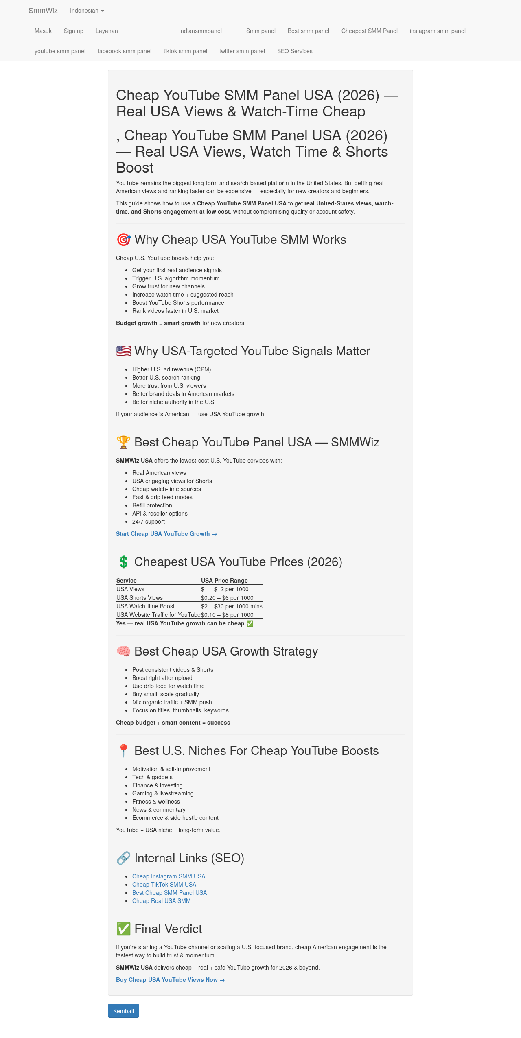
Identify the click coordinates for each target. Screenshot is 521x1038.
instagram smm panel (438, 30)
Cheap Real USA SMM (161, 900)
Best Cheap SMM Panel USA (169, 892)
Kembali (123, 1011)
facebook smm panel (124, 51)
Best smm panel (308, 30)
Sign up (73, 30)
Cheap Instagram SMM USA (168, 876)
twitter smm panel (242, 51)
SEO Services (295, 51)
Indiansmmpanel (200, 30)
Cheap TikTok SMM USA (164, 884)
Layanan (107, 30)
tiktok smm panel (185, 51)
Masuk (43, 30)
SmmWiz (43, 9)
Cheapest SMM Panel (369, 30)
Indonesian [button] (85, 10)
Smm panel (261, 30)
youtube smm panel (60, 51)
